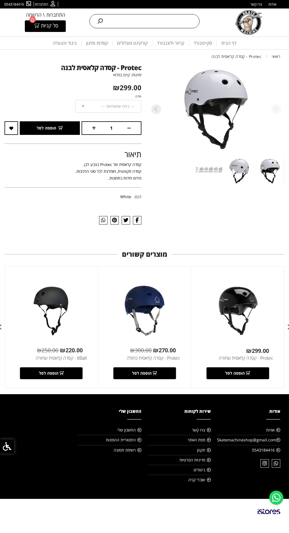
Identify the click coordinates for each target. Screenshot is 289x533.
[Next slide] (156, 109)
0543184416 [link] (263, 450)
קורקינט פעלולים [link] (132, 43)
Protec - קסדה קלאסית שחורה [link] (246, 358)
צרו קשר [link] (256, 4)
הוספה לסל (46, 128)
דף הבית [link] (229, 43)
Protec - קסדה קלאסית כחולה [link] (153, 358)
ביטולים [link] (199, 469)
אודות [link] (272, 4)
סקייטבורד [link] (203, 43)
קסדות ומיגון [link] (97, 43)
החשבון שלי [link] (126, 430)
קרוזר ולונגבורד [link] (170, 43)
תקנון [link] (201, 450)
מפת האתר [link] (196, 440)
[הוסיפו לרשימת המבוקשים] (11, 128)
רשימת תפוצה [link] (125, 450)
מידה (138, 96)
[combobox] (108, 106)
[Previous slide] (276, 109)
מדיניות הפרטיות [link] (192, 460)
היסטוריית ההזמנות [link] (121, 440)
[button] (270, 171)
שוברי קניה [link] (196, 479)
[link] (276, 498)
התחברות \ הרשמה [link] (45, 14)
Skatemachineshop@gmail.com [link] (246, 440)
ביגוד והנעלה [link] (65, 43)
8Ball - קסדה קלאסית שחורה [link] (61, 358)
